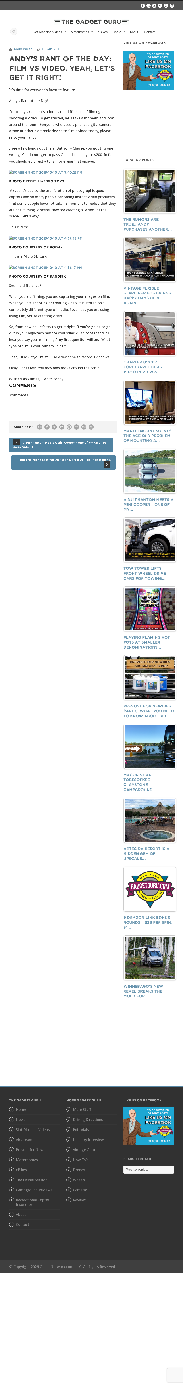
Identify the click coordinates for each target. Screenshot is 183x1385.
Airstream (24, 1139)
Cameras (80, 1190)
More (117, 32)
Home (21, 1109)
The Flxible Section (31, 1180)
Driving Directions (88, 1119)
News (20, 1119)
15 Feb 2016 (51, 49)
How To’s (80, 1160)
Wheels (79, 1180)
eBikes (103, 32)
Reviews (80, 1200)
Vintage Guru (84, 1149)
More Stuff (82, 1109)
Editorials (81, 1129)
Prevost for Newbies (33, 1149)
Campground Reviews (34, 1190)
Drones (79, 1170)
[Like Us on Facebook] (148, 1126)
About (134, 32)
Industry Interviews (89, 1139)
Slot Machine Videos (33, 1129)
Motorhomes (27, 1160)
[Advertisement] (148, 123)
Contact (149, 32)
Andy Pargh (23, 49)
